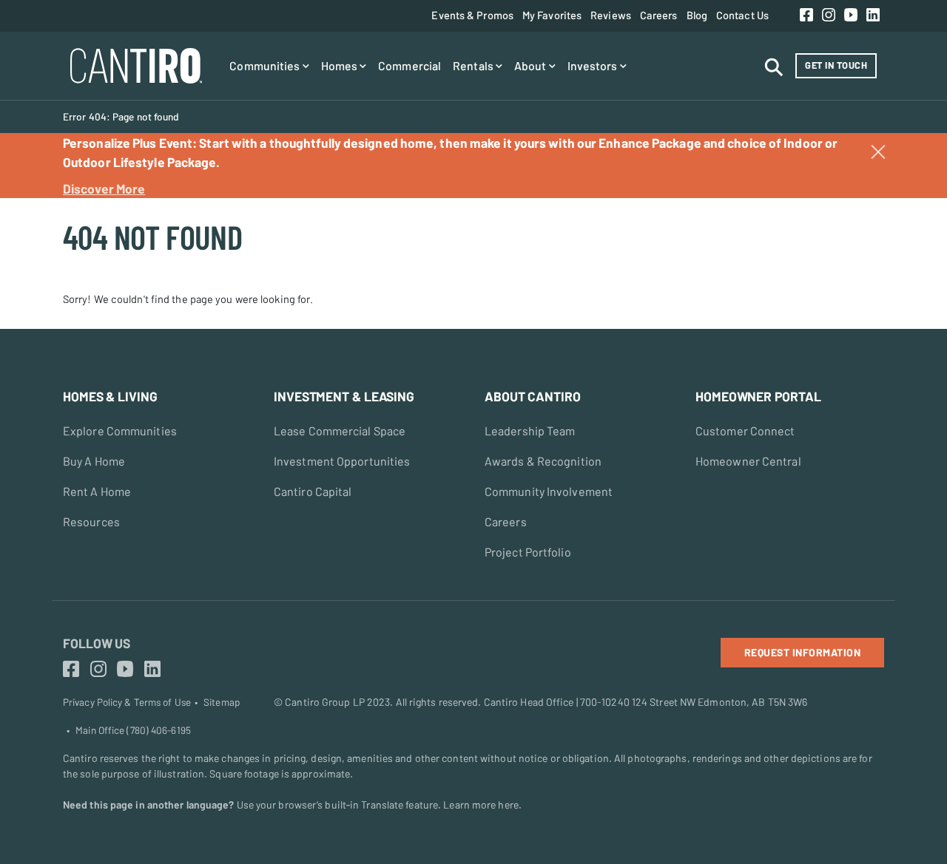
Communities (265, 65)
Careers (659, 14)
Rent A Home (97, 491)
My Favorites (552, 14)
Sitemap (221, 702)
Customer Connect (745, 431)
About (531, 65)
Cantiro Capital (313, 491)
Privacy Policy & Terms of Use (127, 702)
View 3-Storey (39, 210)
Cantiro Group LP (325, 701)
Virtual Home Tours (51, 210)
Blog (697, 14)
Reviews (610, 14)
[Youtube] (850, 15)
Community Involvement (549, 491)
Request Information (802, 652)
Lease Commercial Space (339, 431)
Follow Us (96, 643)
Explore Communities (120, 431)
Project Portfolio (528, 552)
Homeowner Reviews (503, 264)
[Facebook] (806, 15)
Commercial (409, 65)
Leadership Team (530, 431)
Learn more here (481, 804)
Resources (91, 521)
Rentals (474, 65)
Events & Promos (472, 14)
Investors (593, 65)
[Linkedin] (873, 15)
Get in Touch (836, 65)
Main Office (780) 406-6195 (133, 730)
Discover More (104, 188)
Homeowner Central (748, 461)
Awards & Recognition (543, 461)
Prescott (27, 210)
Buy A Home (94, 461)
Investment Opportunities (342, 461)
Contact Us (742, 14)
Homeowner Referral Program (686, 264)
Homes (340, 65)
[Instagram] (828, 15)
